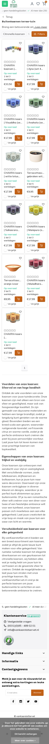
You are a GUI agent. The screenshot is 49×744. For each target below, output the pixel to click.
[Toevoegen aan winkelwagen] (18, 84)
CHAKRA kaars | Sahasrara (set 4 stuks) (13, 228)
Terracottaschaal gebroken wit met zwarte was (36, 174)
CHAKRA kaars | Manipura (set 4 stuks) (36, 228)
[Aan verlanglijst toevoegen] (20, 43)
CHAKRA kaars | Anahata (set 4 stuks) (36, 120)
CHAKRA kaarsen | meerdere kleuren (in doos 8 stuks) (12, 67)
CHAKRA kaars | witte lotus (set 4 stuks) (13, 174)
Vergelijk (12, 89)
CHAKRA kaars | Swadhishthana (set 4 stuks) (13, 335)
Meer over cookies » (25, 740)
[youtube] (36, 701)
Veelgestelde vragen (19, 621)
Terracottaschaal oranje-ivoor (13, 282)
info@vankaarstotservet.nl (23, 629)
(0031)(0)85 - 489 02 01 (21, 625)
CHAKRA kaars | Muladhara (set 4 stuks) (36, 282)
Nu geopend (33, 616)
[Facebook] (13, 701)
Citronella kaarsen (14, 33)
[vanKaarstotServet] (13, 4)
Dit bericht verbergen (26, 734)
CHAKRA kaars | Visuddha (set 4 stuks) (13, 120)
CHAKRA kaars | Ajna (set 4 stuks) (36, 67)
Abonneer (37, 693)
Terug (9, 16)
